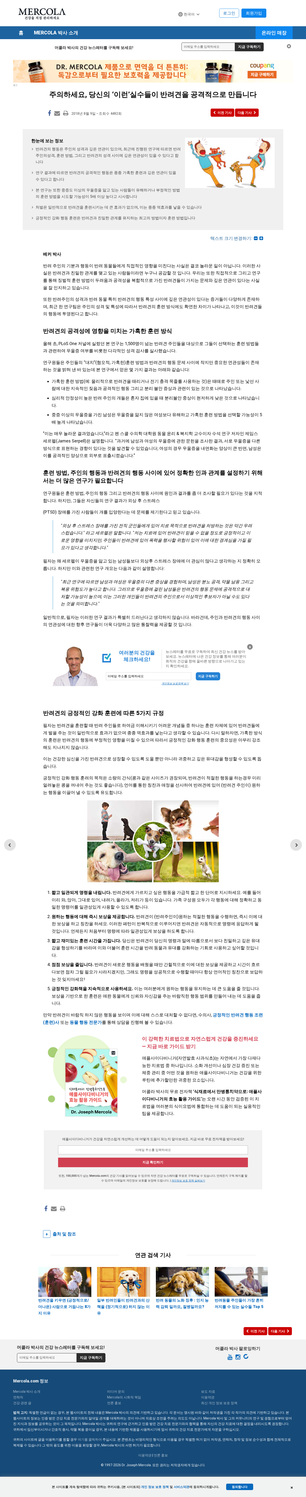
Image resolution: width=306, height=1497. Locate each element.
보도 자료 (208, 1391)
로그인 (229, 13)
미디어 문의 (116, 1391)
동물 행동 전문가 (86, 1022)
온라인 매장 (274, 33)
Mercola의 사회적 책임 (124, 1397)
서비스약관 (181, 1487)
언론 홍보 (114, 1403)
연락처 (18, 1397)
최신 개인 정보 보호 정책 (219, 1403)
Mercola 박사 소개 (56, 33)
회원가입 (254, 13)
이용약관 (207, 1397)
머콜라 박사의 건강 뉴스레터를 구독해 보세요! (94, 47)
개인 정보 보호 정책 (155, 1487)
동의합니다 (239, 1487)
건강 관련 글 (22, 1403)
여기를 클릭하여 (90, 1439)
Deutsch (187, 23)
